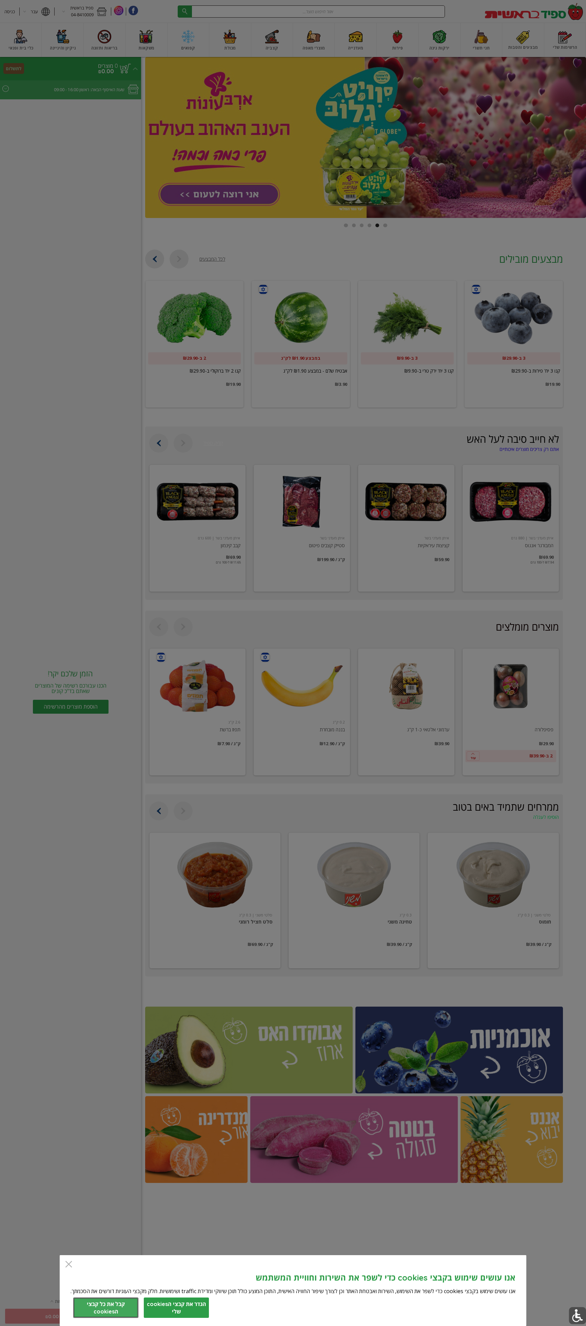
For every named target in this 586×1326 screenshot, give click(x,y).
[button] (577, 1315)
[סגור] (68, 1265)
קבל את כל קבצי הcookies (106, 1308)
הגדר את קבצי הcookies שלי (176, 1308)
